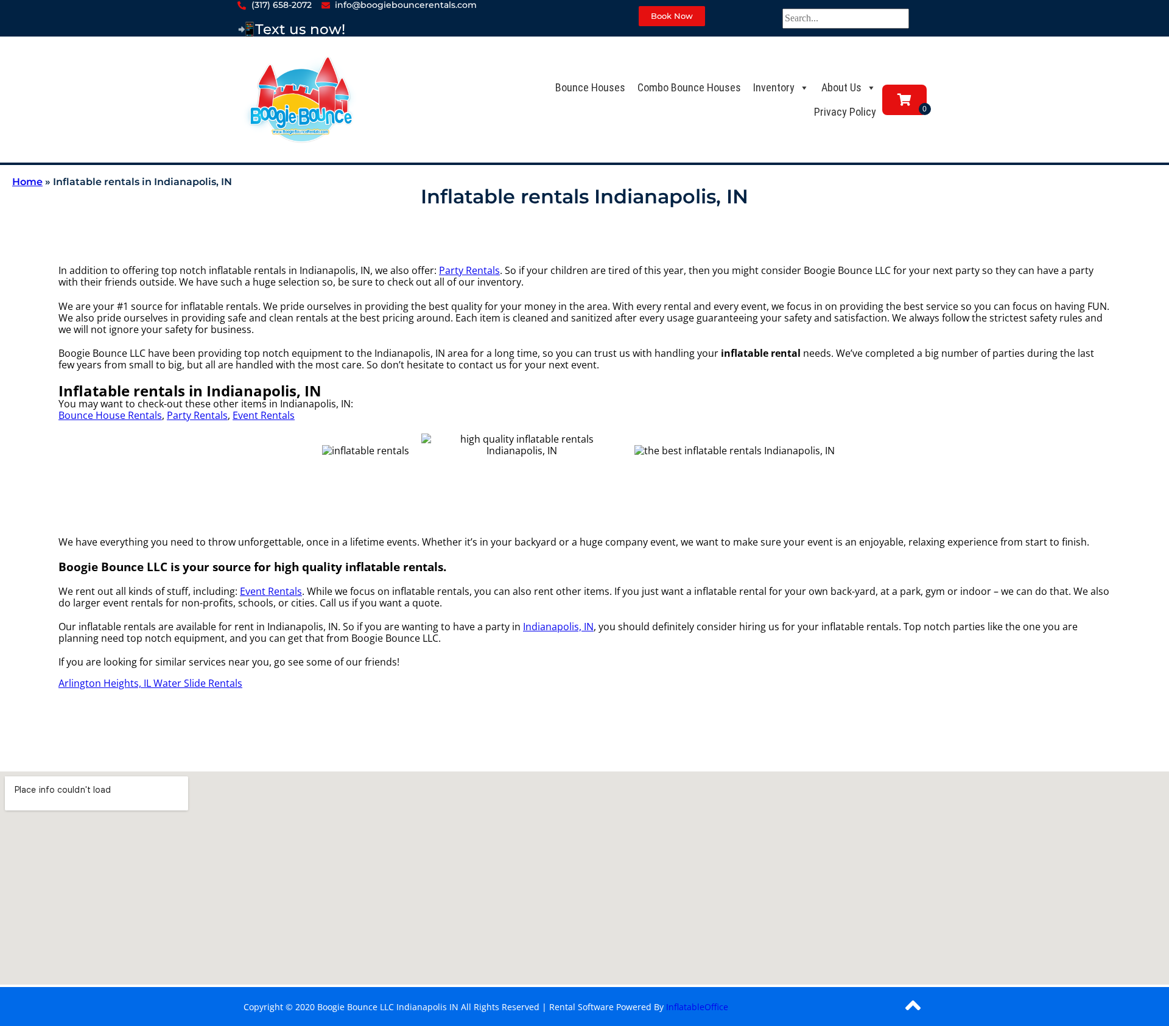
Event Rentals (264, 415)
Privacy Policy (845, 111)
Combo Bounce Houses (689, 87)
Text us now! (300, 29)
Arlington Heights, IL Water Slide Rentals (150, 683)
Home (27, 182)
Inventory (774, 87)
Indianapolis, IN (558, 626)
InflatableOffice (697, 1007)
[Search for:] (845, 18)
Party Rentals (469, 270)
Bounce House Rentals (110, 415)
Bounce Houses (590, 87)
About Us (841, 87)
